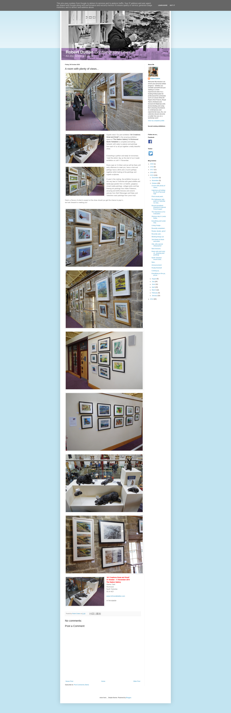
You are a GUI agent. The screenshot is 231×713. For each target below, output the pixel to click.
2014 (152, 299)
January (154, 295)
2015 (152, 175)
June (153, 284)
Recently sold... (157, 234)
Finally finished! (157, 268)
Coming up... (156, 271)
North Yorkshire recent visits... (157, 258)
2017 (152, 169)
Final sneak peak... (158, 196)
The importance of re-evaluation (159, 212)
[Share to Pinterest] (100, 613)
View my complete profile (156, 121)
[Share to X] (95, 613)
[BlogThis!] (93, 613)
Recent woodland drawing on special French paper (159, 207)
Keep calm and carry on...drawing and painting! (158, 253)
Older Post (136, 681)
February (155, 293)
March (154, 290)
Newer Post (69, 681)
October (154, 183)
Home (103, 681)
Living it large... (156, 225)
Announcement (157, 265)
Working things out (158, 237)
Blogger (128, 697)
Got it (172, 5)
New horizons (156, 248)
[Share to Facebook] (97, 613)
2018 (152, 167)
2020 (152, 164)
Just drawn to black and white (158, 240)
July (153, 281)
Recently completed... (159, 228)
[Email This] (90, 613)
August (154, 279)
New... (154, 262)
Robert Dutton (155, 78)
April (153, 287)
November (155, 180)
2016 (152, 172)
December (155, 177)
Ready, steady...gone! (159, 231)
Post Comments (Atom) (81, 685)
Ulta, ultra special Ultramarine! (157, 245)
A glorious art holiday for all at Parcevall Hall (158, 192)
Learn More (162, 5)
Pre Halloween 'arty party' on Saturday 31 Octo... (158, 201)
